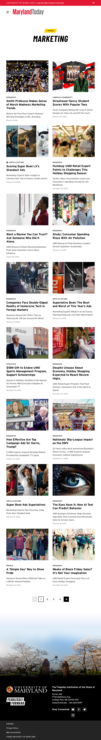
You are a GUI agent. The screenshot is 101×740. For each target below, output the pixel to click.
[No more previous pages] (34, 599)
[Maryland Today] (28, 12)
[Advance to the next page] (66, 599)
